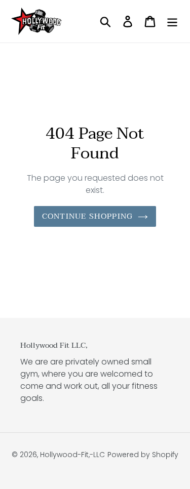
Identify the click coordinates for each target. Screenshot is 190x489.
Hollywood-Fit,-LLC (72, 455)
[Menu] (172, 21)
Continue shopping (87, 216)
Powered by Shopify (142, 455)
